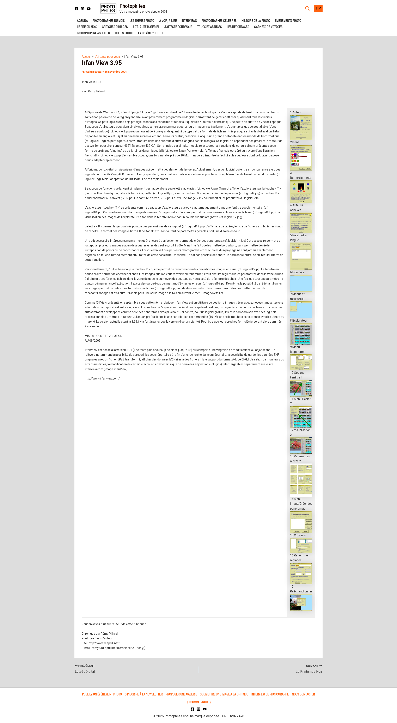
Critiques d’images (115, 26)
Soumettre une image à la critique (224, 694)
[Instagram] (82, 9)
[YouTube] (89, 9)
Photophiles (132, 6)
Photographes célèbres (219, 20)
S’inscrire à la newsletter (144, 694)
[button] (307, 8)
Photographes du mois (108, 20)
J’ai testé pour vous (178, 26)
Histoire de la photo (256, 20)
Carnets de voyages (268, 26)
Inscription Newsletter (93, 32)
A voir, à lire (168, 20)
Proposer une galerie (181, 694)
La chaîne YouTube (151, 32)
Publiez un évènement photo (102, 694)
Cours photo (124, 32)
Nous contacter (303, 694)
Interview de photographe (270, 694)
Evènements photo (288, 20)
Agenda (82, 20)
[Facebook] (76, 9)
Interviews (189, 20)
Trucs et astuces (209, 26)
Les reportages (238, 26)
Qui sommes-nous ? (198, 702)
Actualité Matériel (146, 26)
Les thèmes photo (141, 20)
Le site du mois (87, 26)
